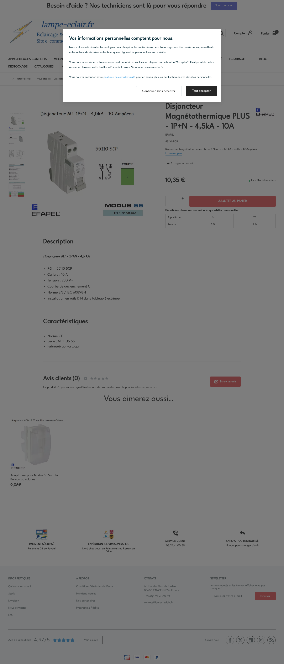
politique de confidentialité (119, 77)
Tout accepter (201, 91)
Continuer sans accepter (158, 91)
